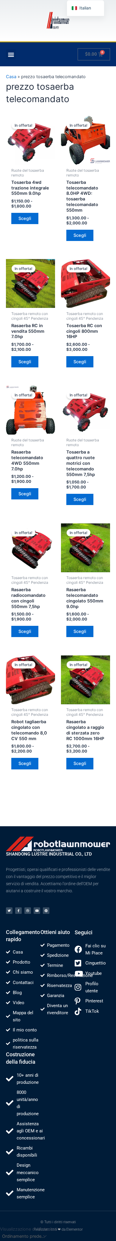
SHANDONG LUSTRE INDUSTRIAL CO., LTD (49, 854)
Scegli (24, 218)
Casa (11, 76)
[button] (11, 54)
